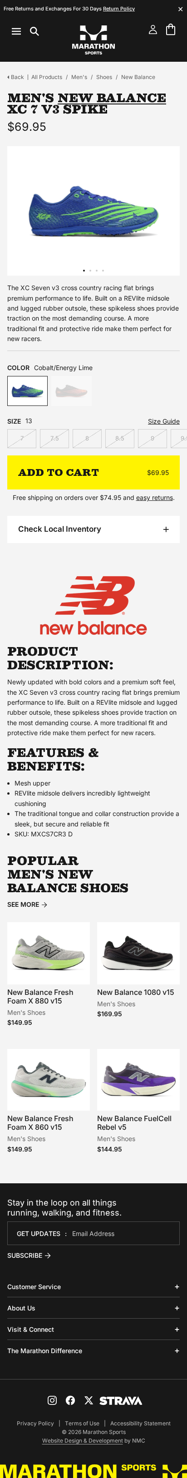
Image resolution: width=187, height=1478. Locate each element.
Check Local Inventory (59, 529)
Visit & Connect (30, 1329)
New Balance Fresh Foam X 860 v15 (40, 1123)
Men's (79, 77)
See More (23, 904)
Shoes (104, 77)
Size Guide (164, 421)
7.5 (54, 438)
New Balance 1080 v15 (135, 992)
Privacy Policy (35, 1423)
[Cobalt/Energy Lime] (27, 391)
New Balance (138, 77)
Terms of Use (82, 1423)
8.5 (119, 438)
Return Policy (119, 8)
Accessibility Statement (140, 1423)
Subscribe (24, 1255)
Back (17, 77)
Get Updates (38, 1233)
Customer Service (34, 1286)
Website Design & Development (82, 1440)
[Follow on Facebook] (70, 1400)
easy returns (154, 497)
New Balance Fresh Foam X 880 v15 (40, 996)
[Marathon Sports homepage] (93, 39)
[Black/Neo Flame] (71, 391)
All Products (46, 77)
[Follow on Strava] (121, 1401)
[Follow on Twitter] (88, 1400)
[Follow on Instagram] (52, 1400)
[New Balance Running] (93, 605)
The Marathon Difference (44, 1350)
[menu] (25, 31)
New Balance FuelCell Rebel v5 (134, 1123)
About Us (21, 1308)
